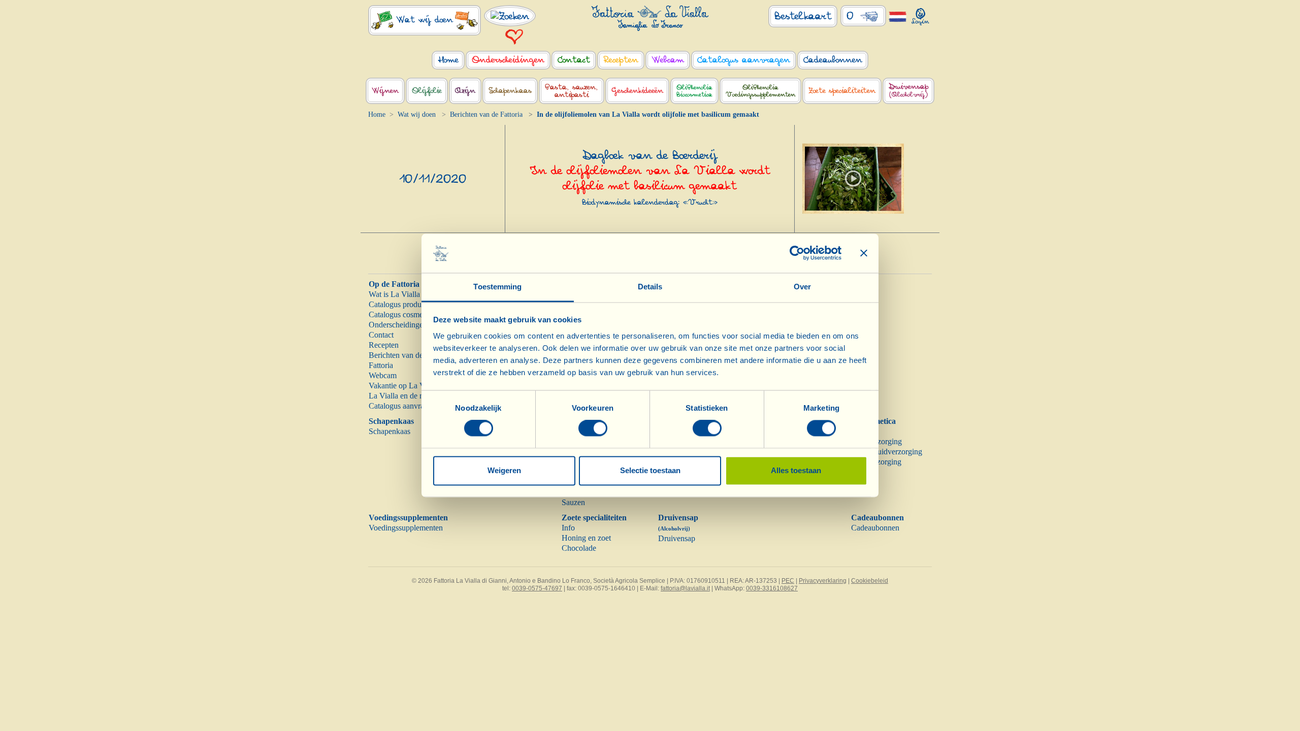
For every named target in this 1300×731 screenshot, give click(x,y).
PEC (788, 580)
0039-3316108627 (772, 588)
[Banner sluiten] (863, 253)
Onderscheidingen (398, 324)
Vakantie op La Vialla (403, 385)
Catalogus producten (402, 304)
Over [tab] (802, 286)
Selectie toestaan (650, 470)
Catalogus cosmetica (401, 314)
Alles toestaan (796, 470)
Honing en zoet (586, 538)
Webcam (383, 375)
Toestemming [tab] (497, 286)
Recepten (384, 345)
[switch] (592, 428)
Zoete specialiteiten (594, 517)
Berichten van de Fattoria (486, 114)
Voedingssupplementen (408, 517)
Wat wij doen (417, 114)
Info (568, 527)
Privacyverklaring (823, 580)
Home (376, 114)
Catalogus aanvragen (402, 406)
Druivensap (676, 538)
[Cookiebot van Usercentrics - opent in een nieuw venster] (797, 253)
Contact (381, 334)
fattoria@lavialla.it (685, 588)
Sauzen (573, 502)
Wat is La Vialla (394, 294)
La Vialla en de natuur (404, 395)
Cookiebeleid (869, 580)
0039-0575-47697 (537, 588)
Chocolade (579, 548)
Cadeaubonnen (877, 517)
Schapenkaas (391, 421)
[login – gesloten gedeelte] (920, 14)
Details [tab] (650, 286)
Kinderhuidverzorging (886, 451)
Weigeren (504, 470)
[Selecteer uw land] (897, 16)
